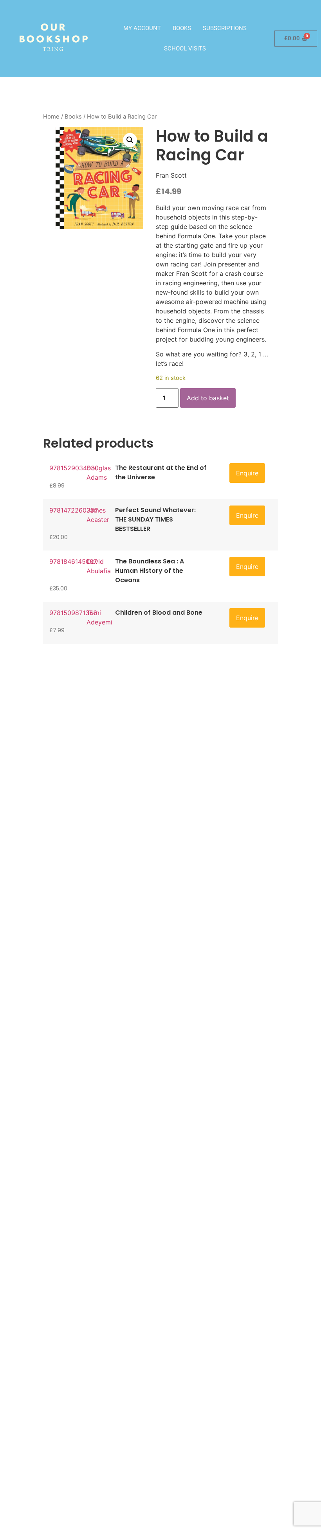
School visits (185, 48)
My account (142, 28)
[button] (130, 140)
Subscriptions (225, 28)
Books (182, 28)
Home (51, 116)
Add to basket (208, 398)
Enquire (247, 473)
